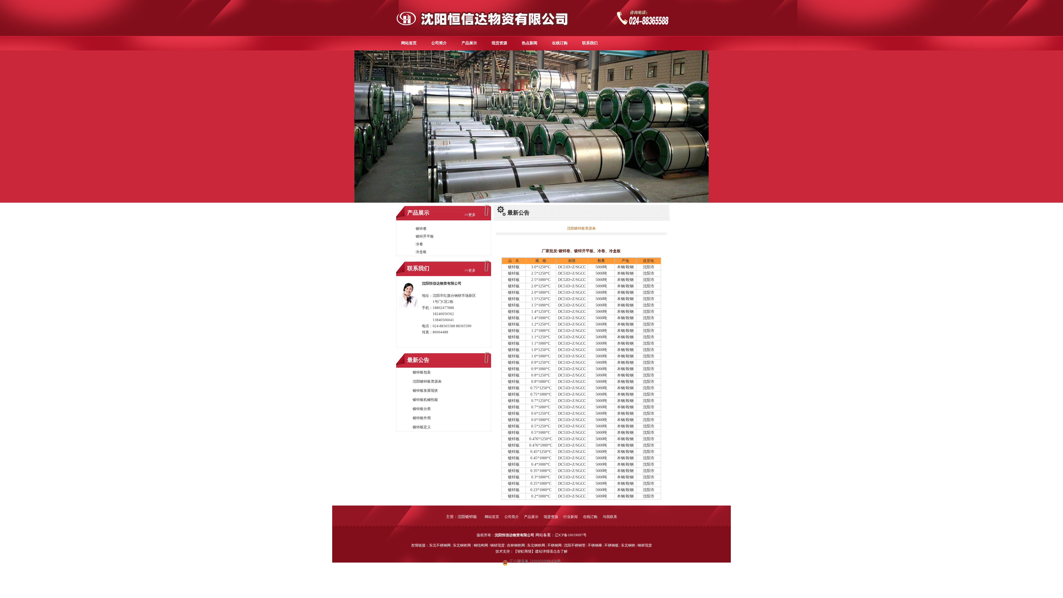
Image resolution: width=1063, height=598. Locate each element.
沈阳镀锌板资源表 (427, 381)
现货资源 (499, 43)
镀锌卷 (421, 228)
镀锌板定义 (422, 427)
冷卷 (419, 244)
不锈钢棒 (595, 545)
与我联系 (610, 517)
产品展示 (469, 43)
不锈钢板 (611, 545)
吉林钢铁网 (516, 545)
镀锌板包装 (422, 372)
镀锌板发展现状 (425, 390)
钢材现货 (497, 545)
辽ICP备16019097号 (571, 535)
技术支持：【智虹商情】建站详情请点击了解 (531, 551)
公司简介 (439, 43)
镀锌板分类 (422, 409)
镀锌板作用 (422, 418)
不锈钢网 (555, 545)
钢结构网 (481, 545)
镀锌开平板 (425, 236)
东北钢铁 (628, 545)
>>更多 (470, 215)
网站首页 (409, 43)
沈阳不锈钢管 (574, 545)
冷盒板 (421, 252)
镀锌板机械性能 (425, 400)
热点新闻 (529, 43)
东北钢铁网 (462, 545)
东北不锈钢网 (440, 545)
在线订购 (559, 43)
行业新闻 (571, 517)
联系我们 (590, 43)
